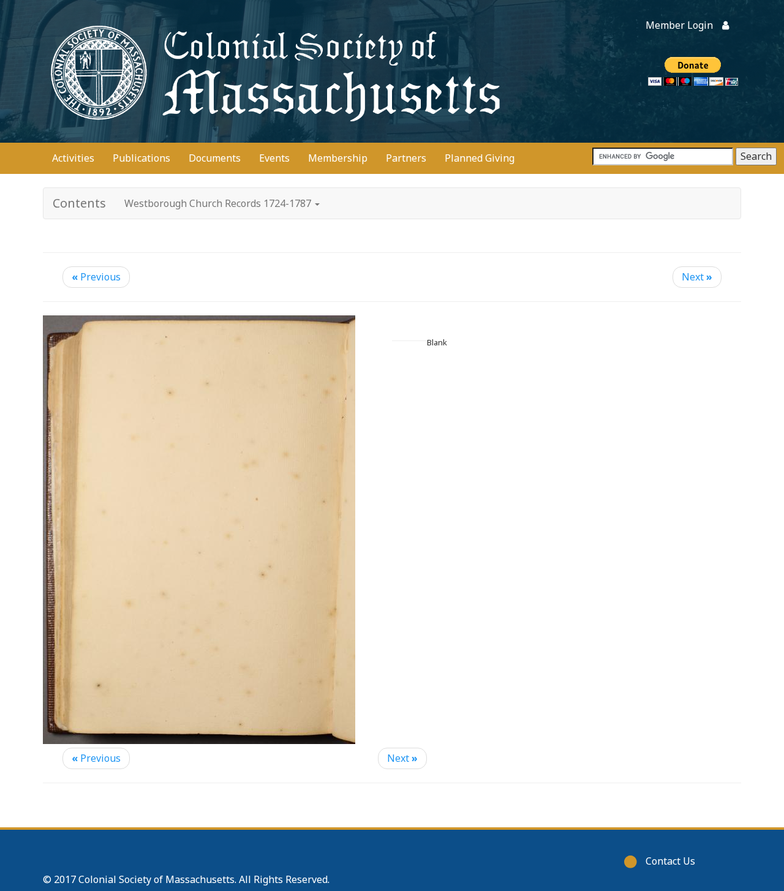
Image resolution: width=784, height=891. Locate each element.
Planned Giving (479, 158)
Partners (406, 158)
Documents (215, 158)
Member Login (679, 25)
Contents (79, 203)
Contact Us (670, 861)
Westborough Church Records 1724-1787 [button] (219, 203)
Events (274, 158)
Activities (73, 158)
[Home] (272, 71)
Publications (141, 158)
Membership (338, 158)
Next (697, 277)
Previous (96, 277)
